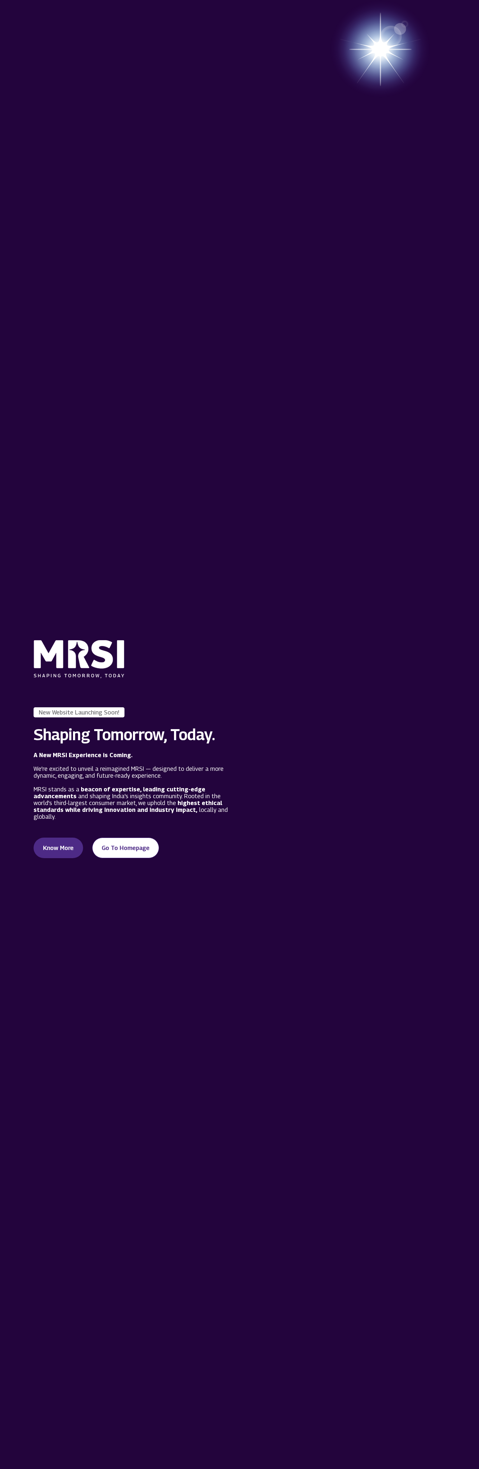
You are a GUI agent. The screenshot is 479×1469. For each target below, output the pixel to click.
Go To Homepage (126, 847)
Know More (58, 847)
